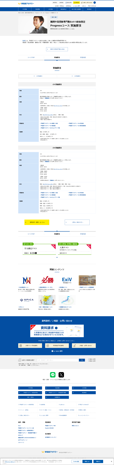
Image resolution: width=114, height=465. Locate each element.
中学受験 (25, 9)
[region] (57, 461)
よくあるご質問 (76, 5)
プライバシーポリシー (10, 462)
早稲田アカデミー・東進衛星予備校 (27, 432)
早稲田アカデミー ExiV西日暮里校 (77, 125)
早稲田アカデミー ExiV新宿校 (48, 125)
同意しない (87, 461)
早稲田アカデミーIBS (50, 425)
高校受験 (37, 9)
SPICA (20, 307)
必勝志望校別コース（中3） (46, 287)
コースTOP (31, 57)
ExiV (24, 40)
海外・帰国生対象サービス (45, 307)
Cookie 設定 (76, 461)
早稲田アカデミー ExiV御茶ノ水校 (49, 123)
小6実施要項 (77, 76)
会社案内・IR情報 (59, 5)
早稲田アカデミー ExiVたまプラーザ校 (50, 128)
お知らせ (84, 5)
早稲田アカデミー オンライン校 (26, 428)
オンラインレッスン (58, 105)
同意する (98, 461)
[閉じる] (111, 461)
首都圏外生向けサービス (66, 307)
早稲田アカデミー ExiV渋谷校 (76, 123)
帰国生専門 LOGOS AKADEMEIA (26, 437)
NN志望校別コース (23, 287)
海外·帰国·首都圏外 (76, 9)
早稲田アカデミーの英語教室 (87, 287)
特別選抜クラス (63, 287)
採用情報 (68, 5)
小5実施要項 (39, 76)
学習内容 (83, 57)
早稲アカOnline (91, 5)
